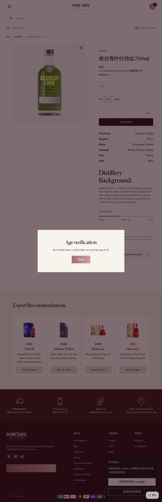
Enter (81, 259)
